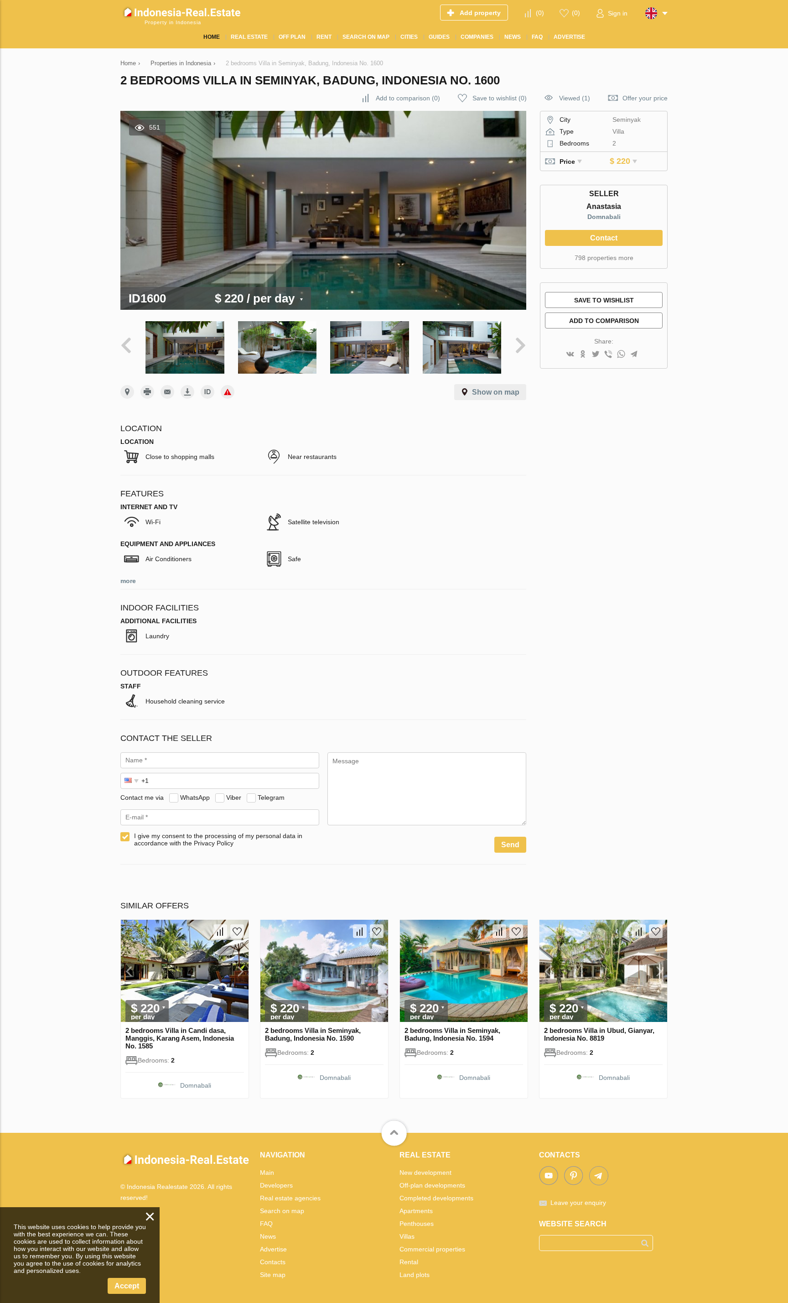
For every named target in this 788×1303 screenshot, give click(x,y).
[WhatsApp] (621, 354)
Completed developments (436, 1198)
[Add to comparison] (220, 931)
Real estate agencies (290, 1198)
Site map (272, 1274)
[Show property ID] (207, 392)
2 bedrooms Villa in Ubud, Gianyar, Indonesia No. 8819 (599, 1034)
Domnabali (604, 216)
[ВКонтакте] (570, 354)
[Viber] (608, 354)
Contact (603, 238)
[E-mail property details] (167, 392)
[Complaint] (227, 392)
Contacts (272, 1262)
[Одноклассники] (582, 354)
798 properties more (604, 257)
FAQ (266, 1223)
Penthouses (416, 1223)
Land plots (414, 1274)
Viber (233, 797)
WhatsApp (195, 797)
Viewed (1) (574, 98)
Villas (407, 1236)
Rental (408, 1262)
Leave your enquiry (578, 1202)
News (268, 1236)
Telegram (271, 797)
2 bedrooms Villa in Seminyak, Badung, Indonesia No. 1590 (313, 1034)
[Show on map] (127, 392)
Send (510, 845)
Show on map (495, 392)
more (128, 580)
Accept (126, 1286)
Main (267, 1172)
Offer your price (645, 98)
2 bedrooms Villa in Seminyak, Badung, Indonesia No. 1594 (452, 1034)
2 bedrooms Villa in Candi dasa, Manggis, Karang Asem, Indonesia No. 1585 (179, 1038)
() (540, 12)
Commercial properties (432, 1249)
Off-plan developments (432, 1185)
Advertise (273, 1249)
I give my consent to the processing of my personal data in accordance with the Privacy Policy (218, 839)
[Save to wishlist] (237, 931)
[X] (595, 354)
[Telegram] (633, 354)
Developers (276, 1185)
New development (425, 1172)
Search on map (282, 1210)
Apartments (416, 1210)
